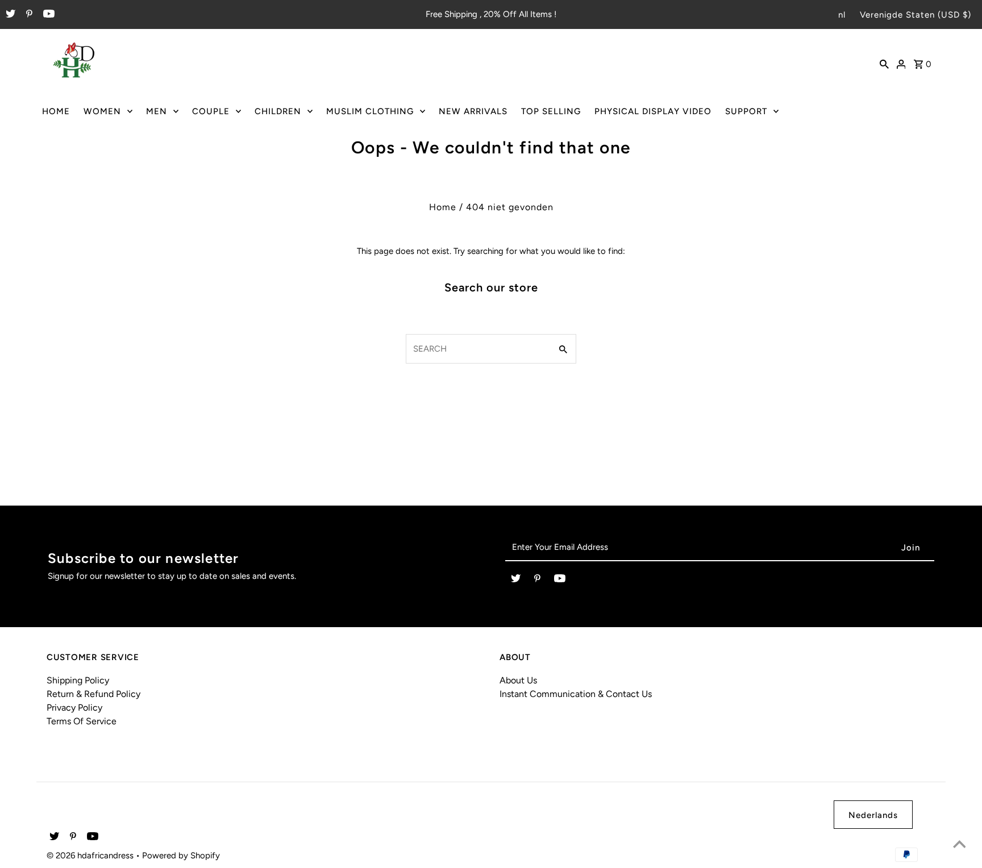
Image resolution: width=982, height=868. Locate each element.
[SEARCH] (884, 63)
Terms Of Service (81, 721)
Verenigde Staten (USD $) (915, 15)
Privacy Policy (74, 707)
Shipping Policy (78, 680)
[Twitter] (9, 14)
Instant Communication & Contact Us (576, 693)
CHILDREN (278, 111)
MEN (156, 111)
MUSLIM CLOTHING (370, 111)
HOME (56, 111)
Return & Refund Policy (93, 693)
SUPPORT (746, 111)
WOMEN (102, 111)
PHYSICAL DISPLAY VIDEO (652, 111)
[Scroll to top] (959, 845)
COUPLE (211, 111)
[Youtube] (47, 14)
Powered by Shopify (181, 855)
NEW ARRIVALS (473, 111)
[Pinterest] (27, 14)
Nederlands (873, 815)
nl (842, 15)
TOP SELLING (551, 111)
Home (442, 207)
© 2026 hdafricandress (91, 855)
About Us (518, 680)
